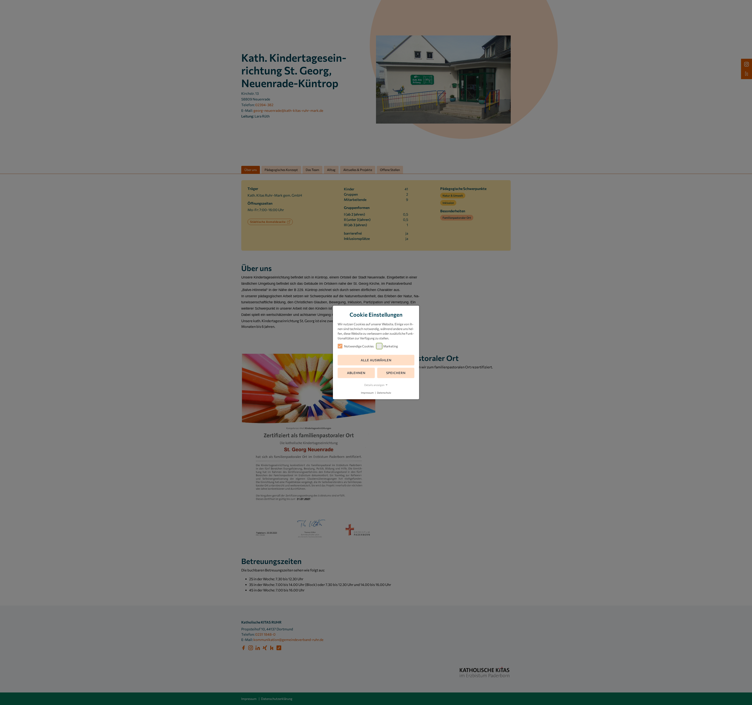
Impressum (367, 392)
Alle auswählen (376, 360)
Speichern (396, 373)
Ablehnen (356, 373)
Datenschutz (384, 392)
